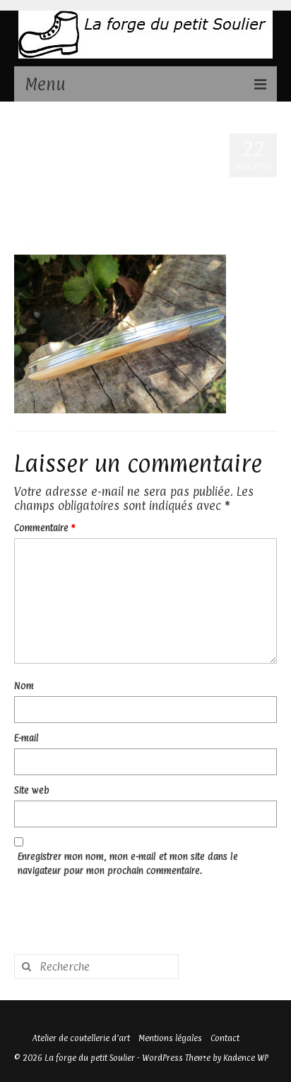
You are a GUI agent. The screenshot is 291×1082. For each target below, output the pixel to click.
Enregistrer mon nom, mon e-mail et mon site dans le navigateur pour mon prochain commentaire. (128, 863)
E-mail (26, 737)
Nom (24, 685)
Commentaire (44, 527)
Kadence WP (245, 1058)
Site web (31, 790)
